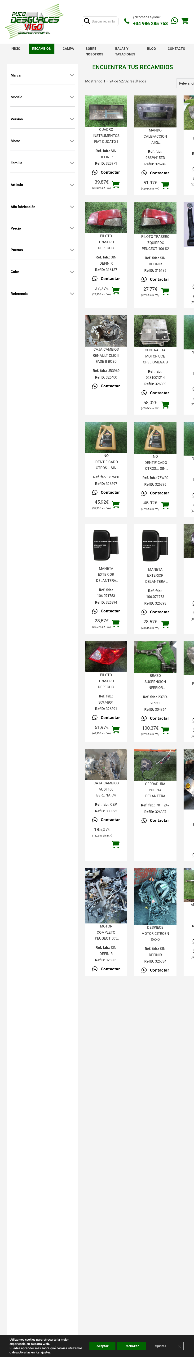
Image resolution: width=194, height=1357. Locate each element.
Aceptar (102, 1346)
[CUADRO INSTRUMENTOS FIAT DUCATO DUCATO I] (106, 111)
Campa (68, 48)
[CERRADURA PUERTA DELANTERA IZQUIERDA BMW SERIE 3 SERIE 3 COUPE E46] (155, 765)
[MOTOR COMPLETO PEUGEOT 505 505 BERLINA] (106, 895)
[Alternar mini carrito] (184, 21)
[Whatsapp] (174, 21)
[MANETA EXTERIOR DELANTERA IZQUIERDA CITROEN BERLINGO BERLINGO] (106, 545)
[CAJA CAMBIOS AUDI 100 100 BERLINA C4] (106, 764)
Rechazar (131, 1346)
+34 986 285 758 (150, 23)
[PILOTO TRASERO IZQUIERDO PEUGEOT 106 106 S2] (155, 218)
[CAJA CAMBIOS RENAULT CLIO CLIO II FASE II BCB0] (106, 331)
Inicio (15, 48)
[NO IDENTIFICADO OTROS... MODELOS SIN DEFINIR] (106, 437)
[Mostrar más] (72, 75)
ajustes (45, 1352)
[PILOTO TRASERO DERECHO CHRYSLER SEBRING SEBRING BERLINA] (106, 656)
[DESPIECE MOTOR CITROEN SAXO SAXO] (155, 896)
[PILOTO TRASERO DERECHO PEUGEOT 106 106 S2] (106, 217)
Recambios (41, 48)
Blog (151, 48)
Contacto (176, 48)
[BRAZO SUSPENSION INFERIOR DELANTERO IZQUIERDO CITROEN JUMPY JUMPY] (155, 657)
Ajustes (160, 1346)
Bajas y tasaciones (125, 51)
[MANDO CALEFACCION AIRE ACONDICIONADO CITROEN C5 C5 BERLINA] (155, 111)
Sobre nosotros (94, 51)
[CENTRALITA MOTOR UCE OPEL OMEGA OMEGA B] (155, 331)
